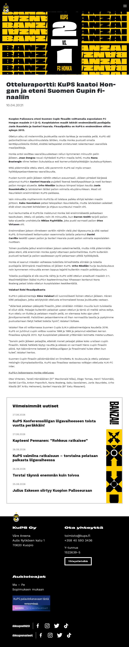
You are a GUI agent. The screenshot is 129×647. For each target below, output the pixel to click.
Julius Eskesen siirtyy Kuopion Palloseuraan (52, 490)
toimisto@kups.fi (77, 536)
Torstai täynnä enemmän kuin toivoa (46, 475)
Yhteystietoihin (78, 561)
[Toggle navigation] (124, 6)
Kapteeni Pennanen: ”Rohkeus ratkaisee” (50, 440)
